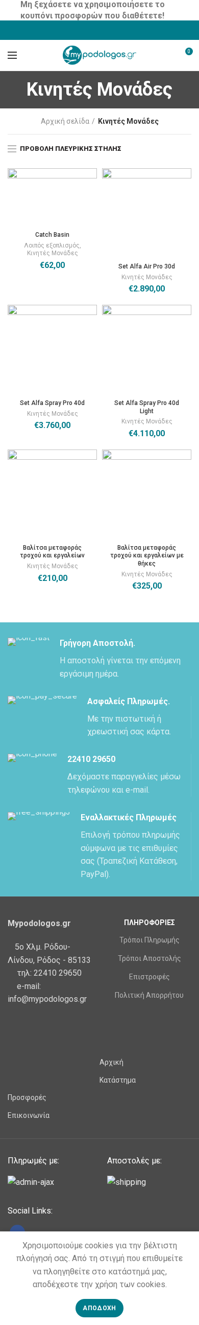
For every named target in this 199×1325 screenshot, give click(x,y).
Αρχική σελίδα (65, 121)
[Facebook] (74, 30)
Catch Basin (52, 234)
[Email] (112, 30)
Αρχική (111, 1062)
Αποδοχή (99, 1308)
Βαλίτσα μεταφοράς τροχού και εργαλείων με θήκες (147, 555)
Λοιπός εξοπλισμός (52, 245)
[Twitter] (87, 30)
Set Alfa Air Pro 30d (146, 266)
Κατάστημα (118, 1080)
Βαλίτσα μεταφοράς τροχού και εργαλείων (52, 551)
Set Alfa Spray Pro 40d (52, 403)
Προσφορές (27, 1097)
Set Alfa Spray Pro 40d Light (146, 407)
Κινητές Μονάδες (52, 253)
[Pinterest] (125, 30)
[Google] (99, 30)
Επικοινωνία (28, 1115)
